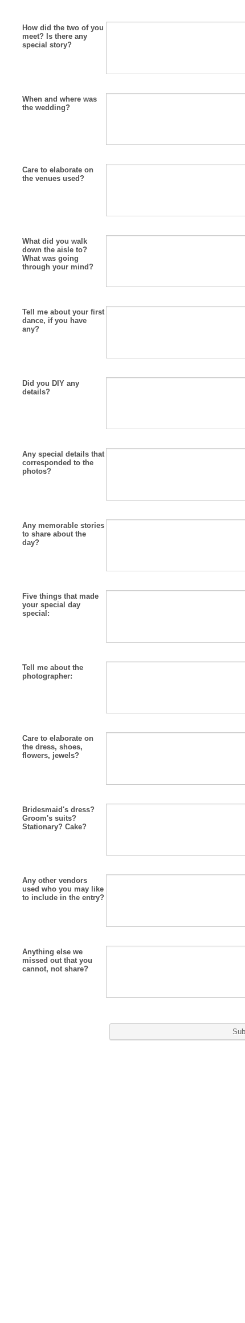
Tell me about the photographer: (52, 671)
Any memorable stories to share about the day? (63, 534)
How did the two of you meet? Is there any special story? (63, 36)
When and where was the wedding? (59, 103)
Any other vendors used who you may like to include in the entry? (63, 889)
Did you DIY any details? (50, 387)
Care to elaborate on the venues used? (57, 174)
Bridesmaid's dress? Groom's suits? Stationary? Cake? (58, 818)
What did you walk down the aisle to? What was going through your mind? (57, 254)
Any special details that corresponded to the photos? (63, 462)
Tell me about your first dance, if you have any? (63, 320)
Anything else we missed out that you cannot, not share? (57, 960)
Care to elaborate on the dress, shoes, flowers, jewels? (57, 747)
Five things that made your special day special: (60, 605)
